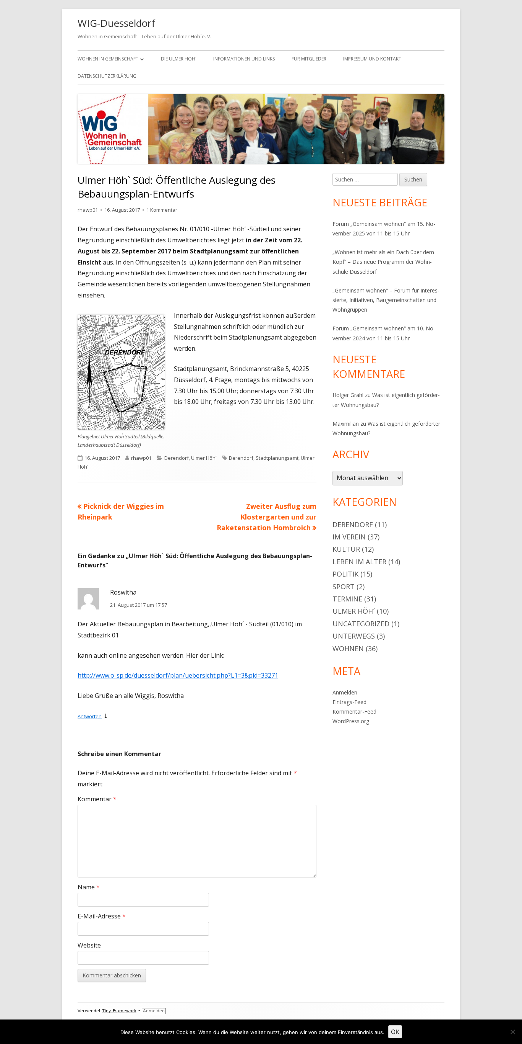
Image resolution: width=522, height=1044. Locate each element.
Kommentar (97, 799)
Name (89, 887)
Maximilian (345, 423)
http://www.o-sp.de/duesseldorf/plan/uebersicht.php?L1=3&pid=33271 (178, 675)
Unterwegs (353, 635)
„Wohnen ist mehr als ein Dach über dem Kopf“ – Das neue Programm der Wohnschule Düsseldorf (383, 261)
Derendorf (176, 457)
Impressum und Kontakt (372, 59)
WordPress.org (350, 721)
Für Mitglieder (309, 59)
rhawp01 (88, 209)
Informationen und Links (244, 59)
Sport (343, 586)
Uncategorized (360, 623)
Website (89, 945)
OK (395, 1032)
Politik (345, 573)
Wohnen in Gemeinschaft (108, 59)
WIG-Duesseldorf (116, 23)
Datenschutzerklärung (107, 76)
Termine (347, 598)
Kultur (346, 549)
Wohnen (348, 648)
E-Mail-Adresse (102, 916)
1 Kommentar (161, 209)
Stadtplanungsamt (277, 457)
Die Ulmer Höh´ (178, 59)
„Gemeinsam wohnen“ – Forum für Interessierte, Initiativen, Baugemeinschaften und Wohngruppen (385, 300)
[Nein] (512, 1032)
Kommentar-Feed (354, 711)
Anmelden (344, 692)
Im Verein (349, 536)
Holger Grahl (347, 395)
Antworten (90, 716)
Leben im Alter (359, 561)
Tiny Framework (119, 1010)
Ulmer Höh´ (204, 457)
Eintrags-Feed (349, 702)
